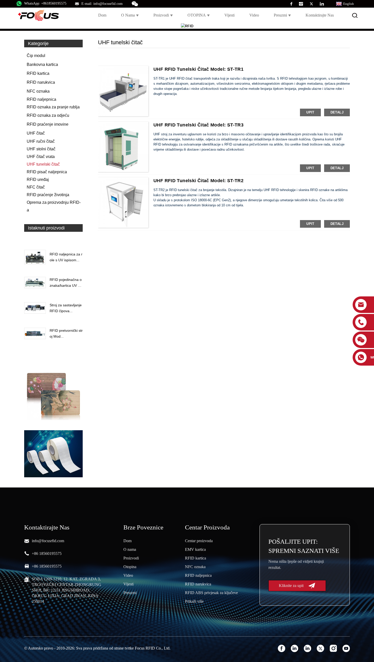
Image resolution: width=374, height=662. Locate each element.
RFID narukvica (41, 82)
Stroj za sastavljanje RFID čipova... (66, 308)
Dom (102, 15)
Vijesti (229, 15)
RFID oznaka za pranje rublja (53, 107)
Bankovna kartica (42, 64)
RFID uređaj (38, 179)
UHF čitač (36, 133)
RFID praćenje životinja (48, 195)
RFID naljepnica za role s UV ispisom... (66, 257)
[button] (53, 240)
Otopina (129, 567)
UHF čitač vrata (41, 156)
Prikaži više (194, 601)
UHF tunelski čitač (43, 164)
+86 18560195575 (47, 553)
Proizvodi (161, 15)
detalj (336, 112)
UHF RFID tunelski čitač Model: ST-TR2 (198, 180)
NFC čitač (36, 187)
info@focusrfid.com (48, 541)
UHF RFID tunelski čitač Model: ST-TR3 (198, 124)
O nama (128, 15)
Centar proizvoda (199, 541)
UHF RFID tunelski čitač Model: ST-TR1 (198, 69)
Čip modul (36, 55)
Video (254, 15)
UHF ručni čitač (41, 141)
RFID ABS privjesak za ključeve (211, 593)
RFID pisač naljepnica (47, 172)
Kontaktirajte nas (320, 15)
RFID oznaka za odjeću (48, 115)
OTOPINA (197, 15)
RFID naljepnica (41, 99)
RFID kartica (38, 73)
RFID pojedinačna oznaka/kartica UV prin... (66, 283)
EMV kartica (195, 549)
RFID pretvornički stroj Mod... (66, 333)
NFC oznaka (38, 91)
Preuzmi (280, 15)
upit (310, 112)
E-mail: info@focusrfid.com (102, 4)
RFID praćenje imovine (47, 124)
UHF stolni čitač (41, 149)
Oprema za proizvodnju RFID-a (54, 206)
